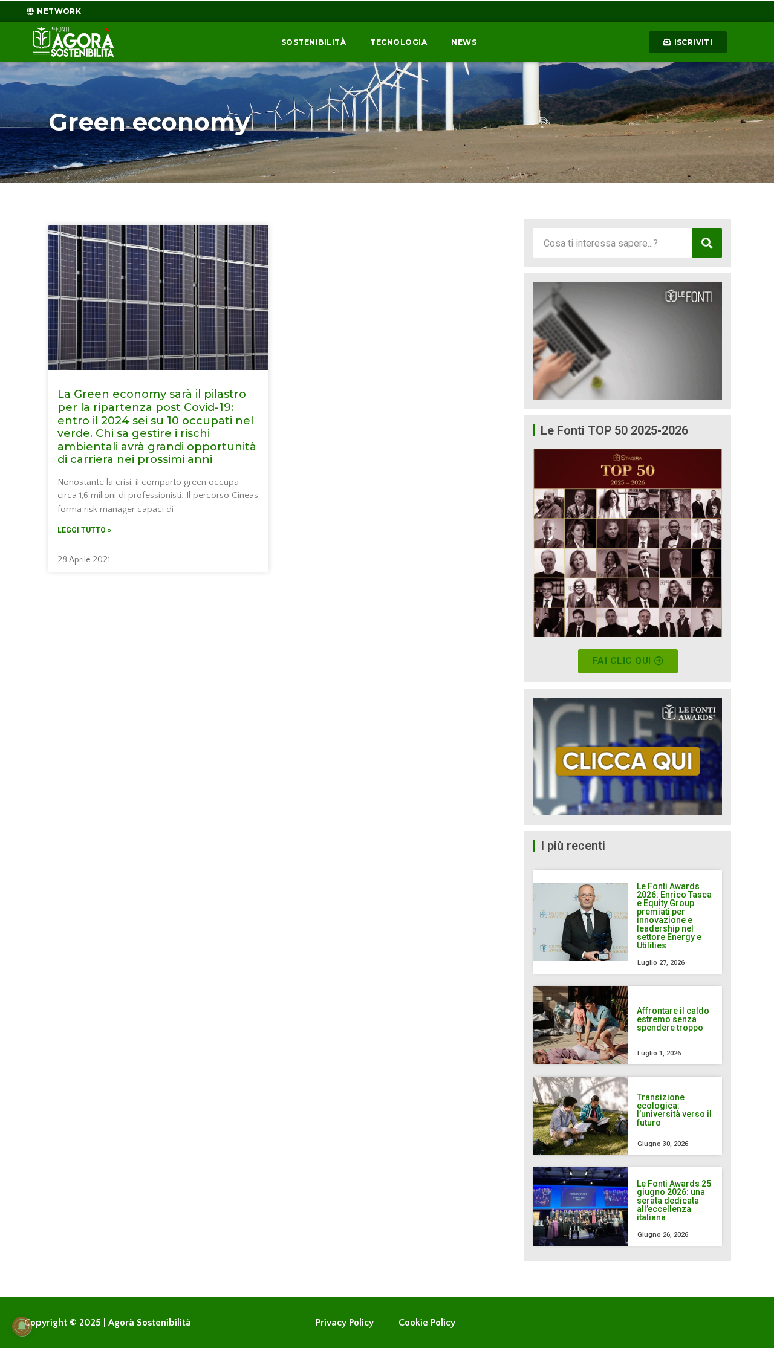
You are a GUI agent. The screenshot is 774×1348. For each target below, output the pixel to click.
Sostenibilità (313, 42)
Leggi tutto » (84, 530)
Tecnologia (398, 42)
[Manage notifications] (21, 1326)
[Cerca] (707, 243)
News (463, 42)
